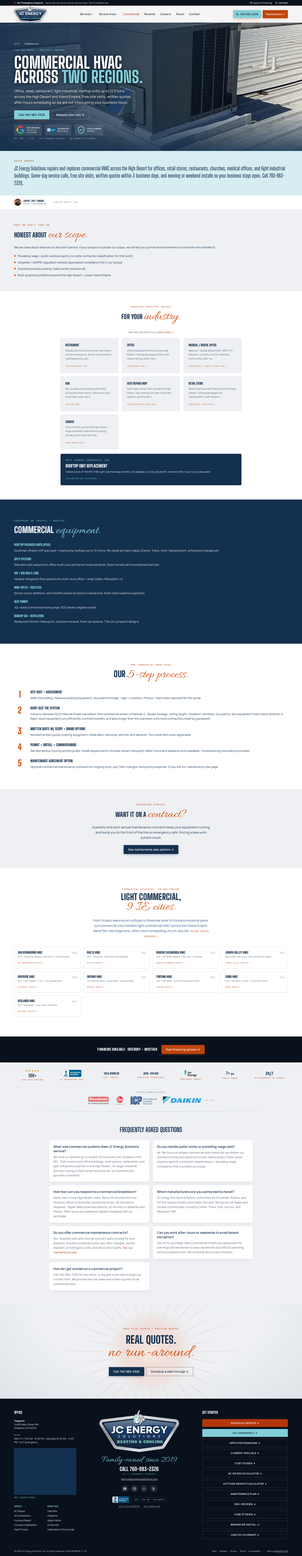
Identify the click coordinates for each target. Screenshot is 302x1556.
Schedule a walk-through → (170, 1371)
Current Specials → (245, 1453)
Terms (243, 1551)
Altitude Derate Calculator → (245, 1483)
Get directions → (26, 1497)
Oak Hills (52, 1511)
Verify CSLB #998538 (129, 1506)
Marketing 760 (281, 1551)
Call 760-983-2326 (32, 115)
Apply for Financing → (245, 1443)
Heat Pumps (21, 1529)
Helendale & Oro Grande (60, 1529)
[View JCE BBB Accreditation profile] (72, 1073)
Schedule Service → (245, 1423)
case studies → (165, 332)
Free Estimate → (275, 14)
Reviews (149, 14)
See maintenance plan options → (151, 849)
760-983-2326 (249, 14)
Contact (194, 14)
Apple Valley (54, 1520)
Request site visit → (70, 115)
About (180, 14)
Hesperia (52, 1515)
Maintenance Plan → (245, 1494)
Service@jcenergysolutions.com (139, 1479)
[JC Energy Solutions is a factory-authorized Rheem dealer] (120, 1100)
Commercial (131, 14)
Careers (165, 14)
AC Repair (19, 1511)
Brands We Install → (245, 1524)
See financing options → (183, 1049)
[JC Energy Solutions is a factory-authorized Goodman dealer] (98, 1100)
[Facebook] (125, 1488)
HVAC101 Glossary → (245, 1535)
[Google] (144, 1488)
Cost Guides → (245, 1463)
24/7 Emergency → (245, 1433)
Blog (214, 1551)
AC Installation (22, 1515)
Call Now (283, 2)
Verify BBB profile (152, 1506)
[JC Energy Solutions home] (30, 14)
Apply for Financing (262, 2)
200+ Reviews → (245, 1504)
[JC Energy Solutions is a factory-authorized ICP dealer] (144, 1100)
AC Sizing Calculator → (245, 1473)
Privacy (233, 1551)
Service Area (107, 14)
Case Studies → (245, 1514)
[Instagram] (134, 1488)
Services (85, 14)
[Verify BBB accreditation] (120, 1499)
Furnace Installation (25, 1525)
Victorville (53, 1525)
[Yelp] (153, 1488)
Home (17, 43)
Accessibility (255, 1551)
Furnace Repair (22, 1520)
